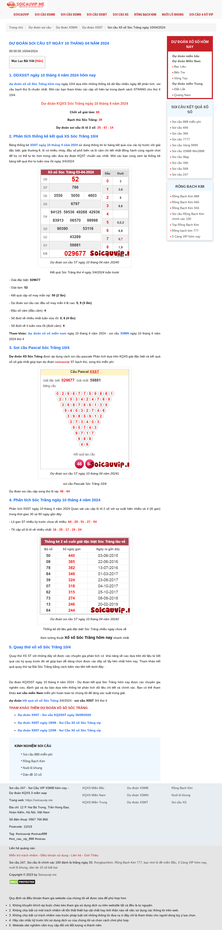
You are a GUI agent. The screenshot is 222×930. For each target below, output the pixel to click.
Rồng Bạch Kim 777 (128, 862)
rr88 (55, 890)
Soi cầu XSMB (45, 15)
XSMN (124, 333)
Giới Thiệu (91, 855)
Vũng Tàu (181, 78)
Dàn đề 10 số (32, 774)
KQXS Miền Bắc (93, 788)
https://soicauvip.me (39, 800)
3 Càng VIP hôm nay (186, 236)
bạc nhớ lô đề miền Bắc (160, 862)
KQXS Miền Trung (94, 802)
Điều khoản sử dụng (54, 855)
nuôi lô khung (18, 867)
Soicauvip (21, 15)
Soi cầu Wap (180, 157)
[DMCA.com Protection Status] (22, 883)
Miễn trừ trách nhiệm (23, 855)
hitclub (81, 890)
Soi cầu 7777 (181, 139)
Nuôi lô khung (173, 15)
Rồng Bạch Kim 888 (185, 196)
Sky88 (47, 890)
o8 (40, 890)
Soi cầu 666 (180, 127)
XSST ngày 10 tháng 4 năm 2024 (54, 145)
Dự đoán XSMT (137, 802)
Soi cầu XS (121, 15)
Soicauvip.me (47, 874)
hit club (14, 890)
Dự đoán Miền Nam (186, 61)
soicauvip (62, 362)
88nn (34, 890)
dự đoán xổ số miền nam (47, 333)
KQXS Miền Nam (94, 795)
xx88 (62, 890)
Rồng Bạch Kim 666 (185, 202)
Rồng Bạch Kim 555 (185, 208)
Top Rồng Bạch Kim (185, 224)
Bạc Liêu (180, 66)
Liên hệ (76, 855)
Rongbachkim (103, 862)
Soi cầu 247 (180, 174)
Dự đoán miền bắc (185, 56)
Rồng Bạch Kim (145, 15)
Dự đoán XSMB (137, 788)
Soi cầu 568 (180, 168)
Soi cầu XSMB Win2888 (188, 151)
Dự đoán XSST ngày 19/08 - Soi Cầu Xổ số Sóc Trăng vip (59, 722)
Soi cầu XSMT (97, 15)
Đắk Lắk (179, 89)
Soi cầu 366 (180, 133)
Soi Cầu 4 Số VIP (201, 15)
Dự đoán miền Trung (187, 83)
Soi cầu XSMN (71, 15)
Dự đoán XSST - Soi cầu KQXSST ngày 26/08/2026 (54, 715)
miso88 (71, 890)
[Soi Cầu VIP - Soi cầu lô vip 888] (26, 5)
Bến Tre (179, 72)
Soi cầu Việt (180, 162)
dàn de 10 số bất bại (43, 867)
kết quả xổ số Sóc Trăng (41, 700)
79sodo (25, 890)
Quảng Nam (182, 95)
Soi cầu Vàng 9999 (185, 145)
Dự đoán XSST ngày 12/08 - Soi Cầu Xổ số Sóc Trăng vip (59, 730)
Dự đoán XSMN (138, 795)
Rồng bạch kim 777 (185, 230)
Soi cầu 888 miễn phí (37, 754)
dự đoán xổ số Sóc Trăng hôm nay (34, 84)
